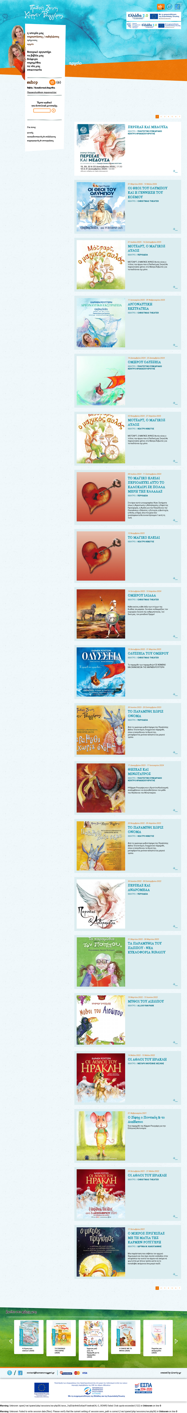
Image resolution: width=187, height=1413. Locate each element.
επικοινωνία (34, 69)
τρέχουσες (32, 40)
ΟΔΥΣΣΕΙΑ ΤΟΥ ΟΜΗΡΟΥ (148, 653)
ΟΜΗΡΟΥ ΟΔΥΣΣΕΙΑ (144, 362)
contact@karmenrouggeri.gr (40, 1372)
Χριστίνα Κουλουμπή (15, 64)
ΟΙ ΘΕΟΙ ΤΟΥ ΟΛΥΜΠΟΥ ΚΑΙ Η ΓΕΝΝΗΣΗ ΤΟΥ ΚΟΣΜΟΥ (147, 192)
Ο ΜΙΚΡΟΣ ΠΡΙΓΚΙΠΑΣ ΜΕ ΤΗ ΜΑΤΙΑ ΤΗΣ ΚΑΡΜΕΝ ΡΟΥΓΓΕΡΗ (146, 1237)
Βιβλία (30, 88)
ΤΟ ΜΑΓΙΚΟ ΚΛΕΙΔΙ (144, 537)
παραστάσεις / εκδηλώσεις (43, 36)
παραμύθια (34, 62)
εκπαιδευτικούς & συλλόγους (41, 136)
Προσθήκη (17, 1323)
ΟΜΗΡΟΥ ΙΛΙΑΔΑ (142, 595)
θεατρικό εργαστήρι (39, 52)
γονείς (30, 132)
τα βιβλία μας (35, 55)
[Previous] (10, 1341)
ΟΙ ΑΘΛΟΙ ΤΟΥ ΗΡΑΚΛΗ (147, 1059)
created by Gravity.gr (170, 1372)
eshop (32, 82)
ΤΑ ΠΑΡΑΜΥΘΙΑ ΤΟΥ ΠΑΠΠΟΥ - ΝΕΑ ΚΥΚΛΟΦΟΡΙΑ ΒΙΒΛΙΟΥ (146, 947)
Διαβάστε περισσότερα (175, 171)
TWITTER (170, 7)
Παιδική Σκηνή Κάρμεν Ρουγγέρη (44, 12)
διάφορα (32, 59)
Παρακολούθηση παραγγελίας (42, 92)
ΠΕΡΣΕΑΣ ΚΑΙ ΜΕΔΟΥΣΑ (148, 127)
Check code (54, 110)
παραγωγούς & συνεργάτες (40, 140)
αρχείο (30, 44)
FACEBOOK (178, 7)
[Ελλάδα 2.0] (153, 15)
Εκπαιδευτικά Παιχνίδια (44, 88)
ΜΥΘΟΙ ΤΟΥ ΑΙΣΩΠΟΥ (146, 1001)
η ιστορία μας (35, 33)
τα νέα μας (33, 66)
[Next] (176, 1341)
